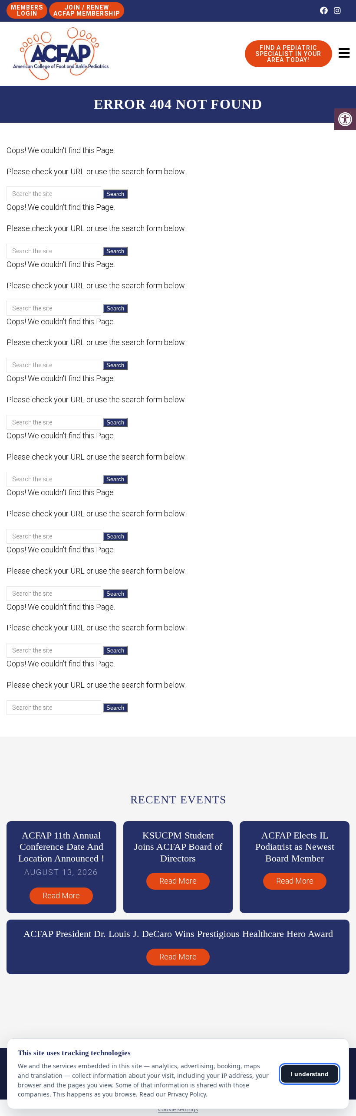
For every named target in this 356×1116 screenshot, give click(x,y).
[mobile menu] (344, 53)
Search (115, 194)
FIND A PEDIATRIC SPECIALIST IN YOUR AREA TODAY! (288, 53)
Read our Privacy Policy (172, 1094)
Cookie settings (178, 1109)
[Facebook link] (325, 10)
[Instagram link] (337, 10)
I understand (310, 1073)
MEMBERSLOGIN (27, 10)
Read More (61, 895)
